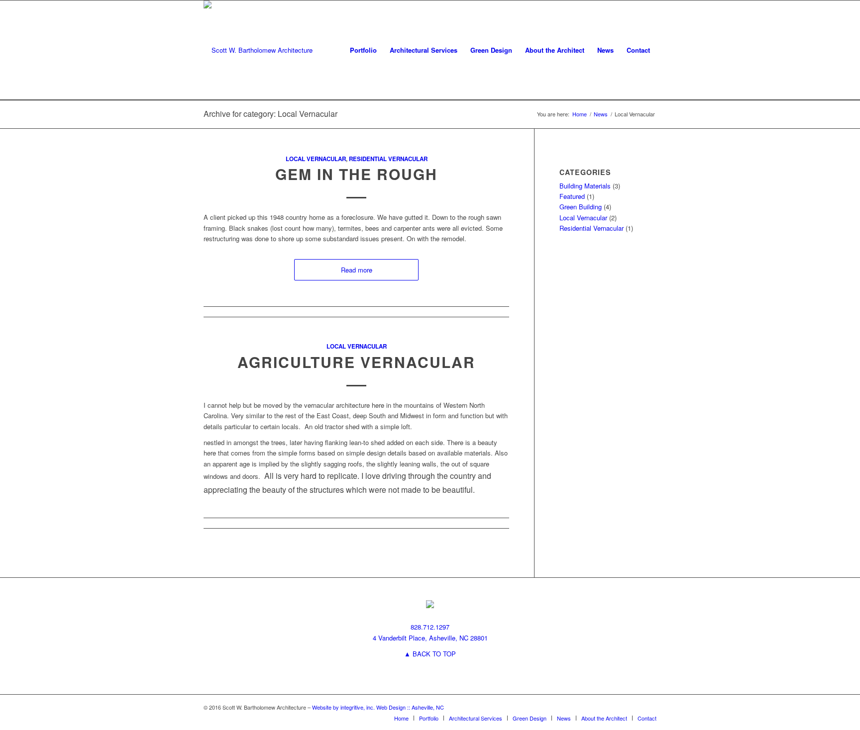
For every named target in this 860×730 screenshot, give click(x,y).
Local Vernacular (316, 159)
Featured (572, 196)
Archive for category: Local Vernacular (270, 113)
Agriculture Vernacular (356, 361)
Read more (356, 269)
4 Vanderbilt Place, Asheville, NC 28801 (430, 637)
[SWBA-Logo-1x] (258, 50)
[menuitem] (363, 50)
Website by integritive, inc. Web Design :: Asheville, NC (378, 707)
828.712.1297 (430, 627)
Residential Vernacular (388, 159)
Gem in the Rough (356, 173)
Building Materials (585, 185)
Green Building (580, 206)
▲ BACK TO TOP (430, 653)
